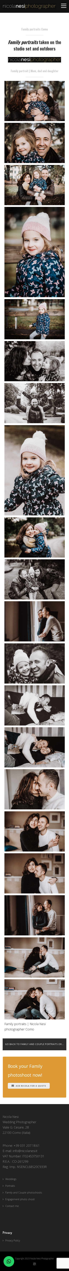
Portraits (10, 1185)
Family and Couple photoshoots (23, 1192)
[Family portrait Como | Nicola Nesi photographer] (34, 101)
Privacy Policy (12, 1240)
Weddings (10, 1179)
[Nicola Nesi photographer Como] (34, 143)
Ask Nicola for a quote (30, 1085)
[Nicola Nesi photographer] (34, 831)
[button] (9, 1261)
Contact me (12, 1206)
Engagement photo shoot (20, 1199)
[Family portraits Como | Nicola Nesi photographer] (34, 705)
